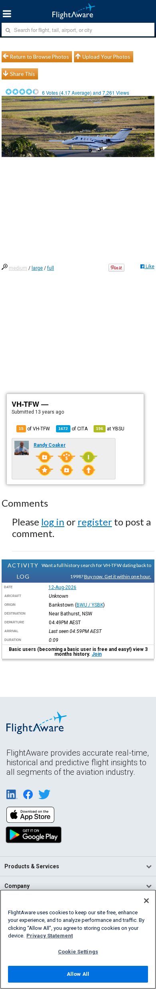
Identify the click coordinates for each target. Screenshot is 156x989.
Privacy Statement (49, 936)
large (37, 268)
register (95, 521)
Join (97, 654)
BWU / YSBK (89, 605)
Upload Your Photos (106, 57)
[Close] (146, 900)
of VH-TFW (34, 429)
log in (52, 521)
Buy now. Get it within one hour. (117, 576)
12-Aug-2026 (62, 587)
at (110, 429)
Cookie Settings (78, 952)
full (50, 268)
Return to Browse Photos (39, 57)
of (73, 429)
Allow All (78, 974)
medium (18, 268)
